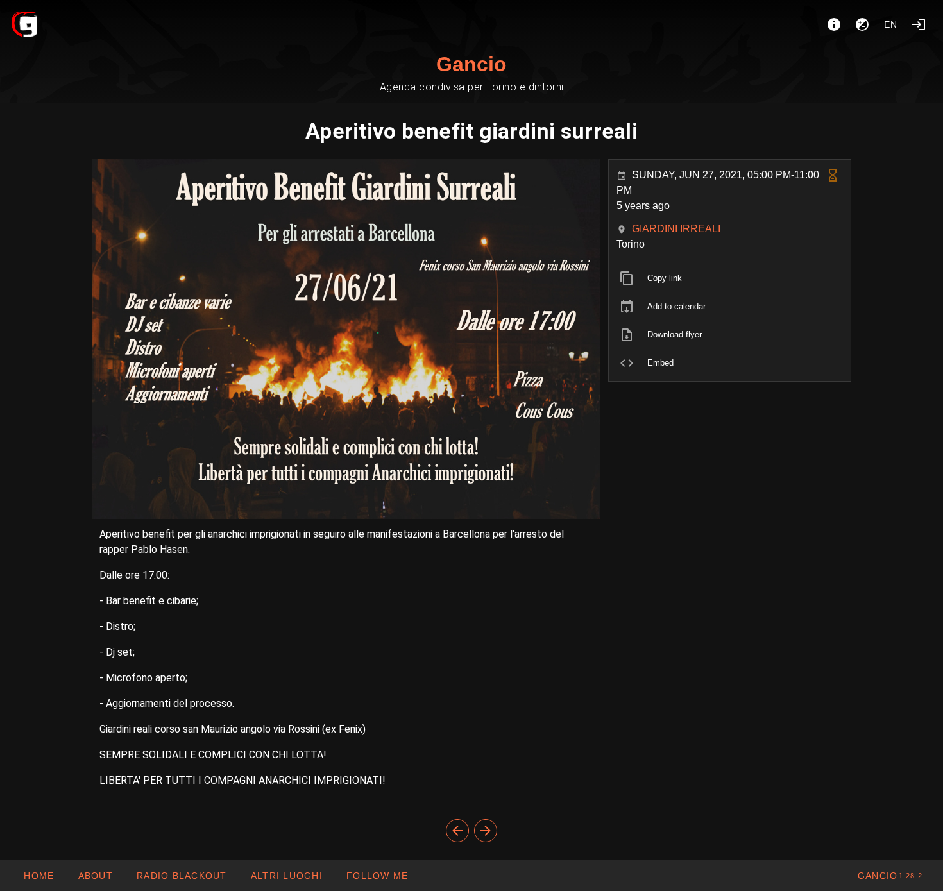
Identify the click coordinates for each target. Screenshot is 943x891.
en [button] (891, 24)
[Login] (919, 24)
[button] (286, 875)
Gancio (471, 64)
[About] (834, 24)
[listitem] (729, 278)
